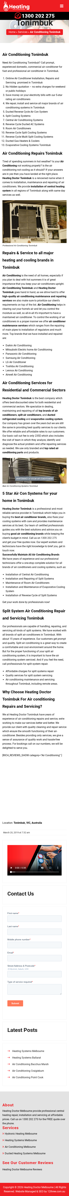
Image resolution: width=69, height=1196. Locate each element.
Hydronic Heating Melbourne (21, 1133)
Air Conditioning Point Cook (27, 1077)
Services (22, 32)
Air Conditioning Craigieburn (28, 1070)
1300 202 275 (38, 15)
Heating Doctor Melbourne (38, 1187)
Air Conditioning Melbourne (20, 1146)
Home (12, 32)
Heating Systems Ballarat (26, 1057)
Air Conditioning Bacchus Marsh (30, 1064)
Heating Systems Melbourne (28, 1051)
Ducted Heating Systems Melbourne (25, 1153)
